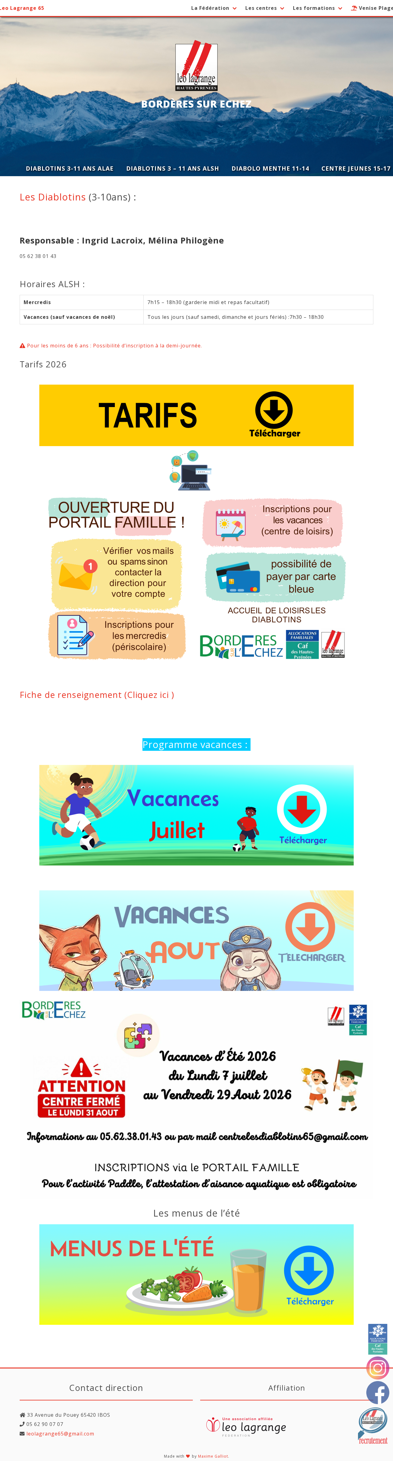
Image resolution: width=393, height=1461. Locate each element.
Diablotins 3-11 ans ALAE (70, 168)
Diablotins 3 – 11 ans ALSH (172, 168)
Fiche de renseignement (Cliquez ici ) (97, 694)
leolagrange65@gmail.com (59, 1433)
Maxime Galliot (213, 1456)
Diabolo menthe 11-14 (270, 168)
